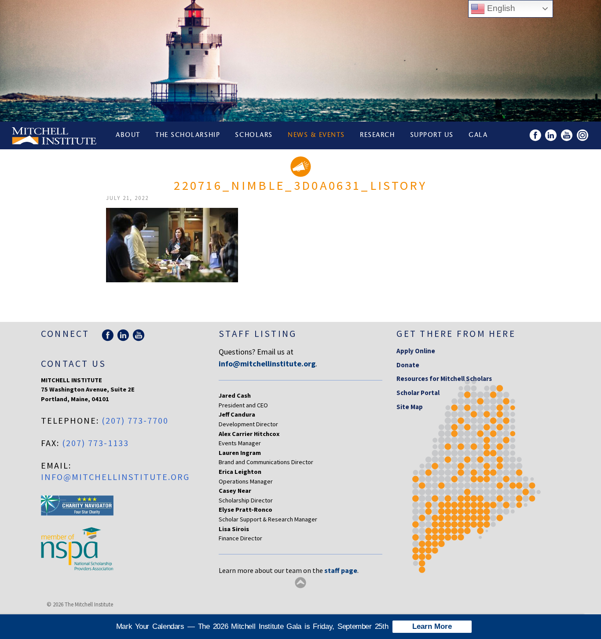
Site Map (409, 406)
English (500, 8)
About (128, 135)
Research (377, 135)
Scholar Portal (418, 392)
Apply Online (415, 350)
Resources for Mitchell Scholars (444, 378)
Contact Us (73, 363)
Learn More (432, 626)
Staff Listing (258, 334)
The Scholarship (187, 135)
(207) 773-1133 (95, 442)
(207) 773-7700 (135, 420)
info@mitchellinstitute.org (115, 476)
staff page (340, 570)
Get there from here (456, 334)
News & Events (316, 135)
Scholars (253, 135)
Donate (407, 365)
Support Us (432, 135)
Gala (478, 135)
